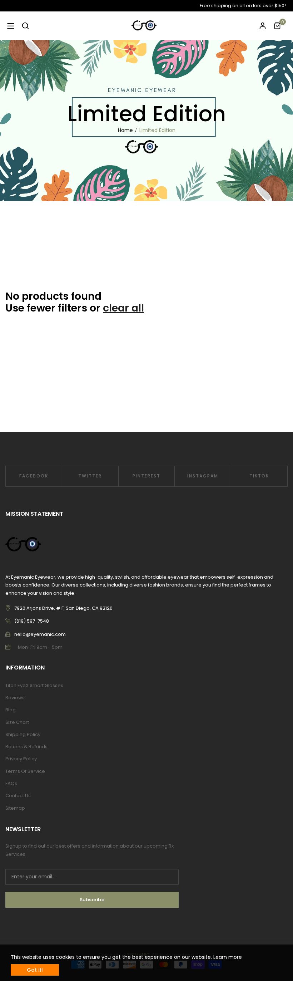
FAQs (11, 783)
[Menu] (10, 25)
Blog (10, 709)
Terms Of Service (25, 771)
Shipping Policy (22, 734)
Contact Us (18, 795)
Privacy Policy (21, 758)
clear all (123, 308)
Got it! (35, 969)
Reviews (15, 697)
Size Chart (17, 722)
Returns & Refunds (26, 746)
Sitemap (15, 808)
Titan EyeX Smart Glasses (34, 685)
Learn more (227, 957)
